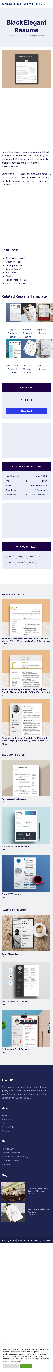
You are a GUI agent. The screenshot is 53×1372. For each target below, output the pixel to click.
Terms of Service (10, 1160)
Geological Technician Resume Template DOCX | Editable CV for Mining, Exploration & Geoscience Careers (26, 641)
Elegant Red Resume (42, 331)
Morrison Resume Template (15, 1001)
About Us (6, 1119)
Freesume (17, 181)
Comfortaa (21, 283)
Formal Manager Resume (27, 369)
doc (9, 563)
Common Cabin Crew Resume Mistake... (38, 1189)
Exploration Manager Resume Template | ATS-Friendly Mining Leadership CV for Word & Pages (26, 690)
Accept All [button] (26, 1366)
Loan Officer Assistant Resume (12, 369)
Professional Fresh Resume (15, 1049)
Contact (6, 1131)
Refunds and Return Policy (15, 1156)
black (9, 557)
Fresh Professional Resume (15, 846)
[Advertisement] (26, 123)
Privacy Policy (8, 1127)
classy (20, 557)
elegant (19, 563)
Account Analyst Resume (14, 799)
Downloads (19, 36)
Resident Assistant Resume (27, 333)
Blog (4, 1123)
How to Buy (8, 1149)
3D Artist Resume (42, 367)
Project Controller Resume (12, 333)
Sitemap (6, 1164)
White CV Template (11, 894)
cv (40, 557)
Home (11, 36)
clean (31, 557)
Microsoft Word (40, 494)
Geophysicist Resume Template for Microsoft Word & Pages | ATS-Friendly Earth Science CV (25, 739)
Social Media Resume (12, 954)
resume (32, 563)
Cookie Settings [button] (11, 1366)
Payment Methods (11, 1152)
